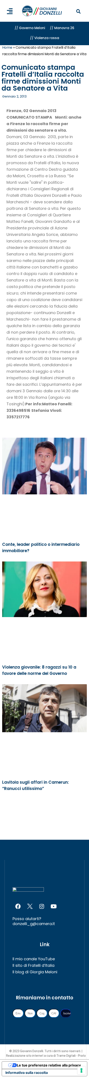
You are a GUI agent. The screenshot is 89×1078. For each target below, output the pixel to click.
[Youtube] (53, 906)
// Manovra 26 (62, 28)
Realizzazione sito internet (25, 1055)
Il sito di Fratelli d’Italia (33, 965)
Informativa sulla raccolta (26, 1072)
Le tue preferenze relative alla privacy (49, 1065)
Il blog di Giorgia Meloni (35, 972)
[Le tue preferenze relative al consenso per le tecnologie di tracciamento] (81, 1070)
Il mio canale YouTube (34, 959)
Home (7, 47)
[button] (79, 12)
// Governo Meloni (30, 28)
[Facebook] (18, 906)
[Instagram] (41, 906)
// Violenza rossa (44, 38)
